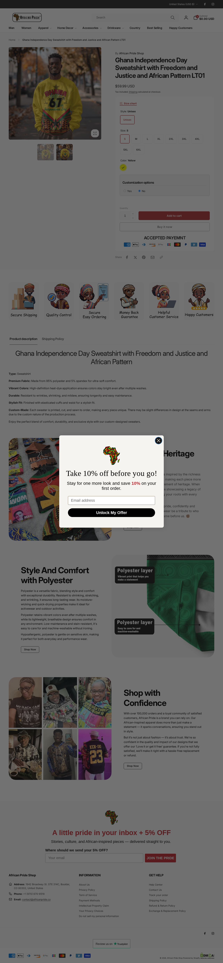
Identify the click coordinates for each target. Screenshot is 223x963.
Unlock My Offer (111, 512)
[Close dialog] (158, 440)
